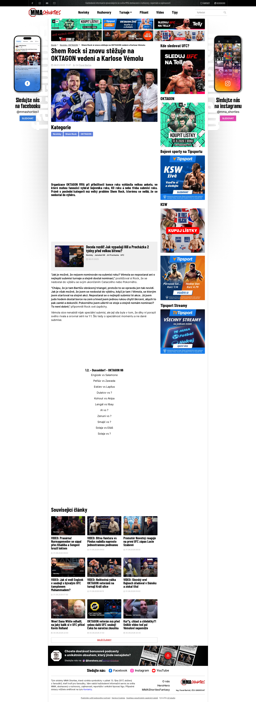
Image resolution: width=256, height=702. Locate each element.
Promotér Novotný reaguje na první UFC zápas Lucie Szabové (139, 542)
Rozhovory (104, 13)
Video (160, 13)
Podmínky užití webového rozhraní (95, 698)
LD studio (171, 698)
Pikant (144, 13)
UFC (122, 255)
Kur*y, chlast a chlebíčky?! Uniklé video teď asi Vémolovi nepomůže (139, 625)
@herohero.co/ (102, 661)
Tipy (175, 13)
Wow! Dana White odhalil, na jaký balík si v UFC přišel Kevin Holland (68, 625)
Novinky (83, 13)
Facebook (120, 670)
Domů (53, 45)
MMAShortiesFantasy (156, 690)
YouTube (163, 670)
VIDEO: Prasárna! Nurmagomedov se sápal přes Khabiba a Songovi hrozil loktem (66, 543)
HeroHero (163, 685)
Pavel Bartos (85, 65)
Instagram (142, 670)
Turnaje (124, 13)
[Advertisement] (104, 159)
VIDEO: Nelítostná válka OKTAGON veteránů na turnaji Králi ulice (101, 583)
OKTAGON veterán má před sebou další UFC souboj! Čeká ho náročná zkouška (103, 625)
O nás (166, 681)
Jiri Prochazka (113, 255)
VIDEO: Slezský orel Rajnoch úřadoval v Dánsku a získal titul (139, 583)
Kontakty (87, 690)
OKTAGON (73, 45)
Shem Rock (71, 134)
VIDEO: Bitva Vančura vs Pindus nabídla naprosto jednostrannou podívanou (102, 542)
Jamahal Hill (100, 255)
